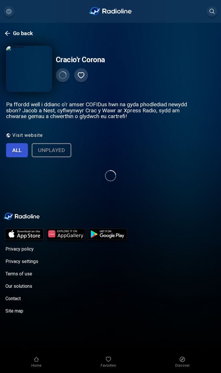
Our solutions (18, 286)
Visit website (27, 135)
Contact (13, 298)
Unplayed (51, 150)
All (17, 150)
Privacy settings (21, 261)
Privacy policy (19, 249)
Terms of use (18, 274)
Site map (14, 311)
